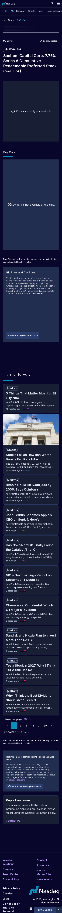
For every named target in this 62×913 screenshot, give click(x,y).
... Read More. (37, 293)
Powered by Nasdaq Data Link (24, 786)
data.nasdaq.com (17, 780)
